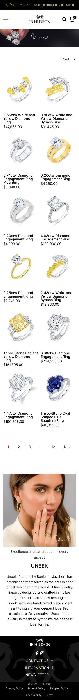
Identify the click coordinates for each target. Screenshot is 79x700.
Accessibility (33, 695)
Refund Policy (36, 688)
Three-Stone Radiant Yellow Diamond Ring (20, 356)
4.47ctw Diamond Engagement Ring (18, 415)
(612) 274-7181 (20, 4)
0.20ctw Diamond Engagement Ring (55, 177)
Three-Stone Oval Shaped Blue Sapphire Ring (55, 417)
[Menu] (11, 19)
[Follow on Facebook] (37, 653)
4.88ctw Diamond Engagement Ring (55, 237)
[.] (39, 642)
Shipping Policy (59, 688)
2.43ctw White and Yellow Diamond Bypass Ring (56, 296)
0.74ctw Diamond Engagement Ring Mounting (18, 179)
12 (53, 446)
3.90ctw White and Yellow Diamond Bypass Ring (56, 118)
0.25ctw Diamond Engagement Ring (18, 294)
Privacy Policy (15, 688)
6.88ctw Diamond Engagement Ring (55, 355)
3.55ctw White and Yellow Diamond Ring (19, 118)
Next (68, 446)
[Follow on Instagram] (42, 653)
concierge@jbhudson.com (56, 4)
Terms (49, 695)
